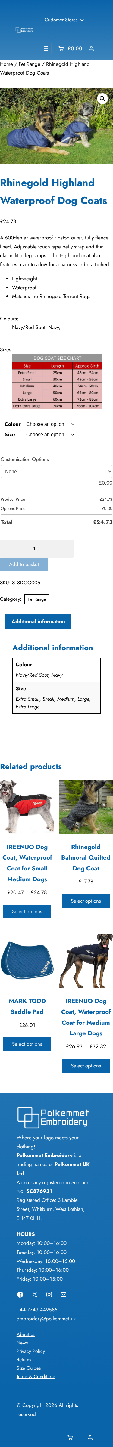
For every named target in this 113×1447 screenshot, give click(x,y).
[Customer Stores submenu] (82, 20)
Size (10, 434)
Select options (27, 911)
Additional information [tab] (38, 621)
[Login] (91, 48)
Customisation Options (25, 459)
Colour (13, 424)
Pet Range (29, 64)
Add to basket (24, 564)
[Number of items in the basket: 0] (70, 1437)
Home (6, 64)
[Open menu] (46, 48)
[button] (102, 98)
